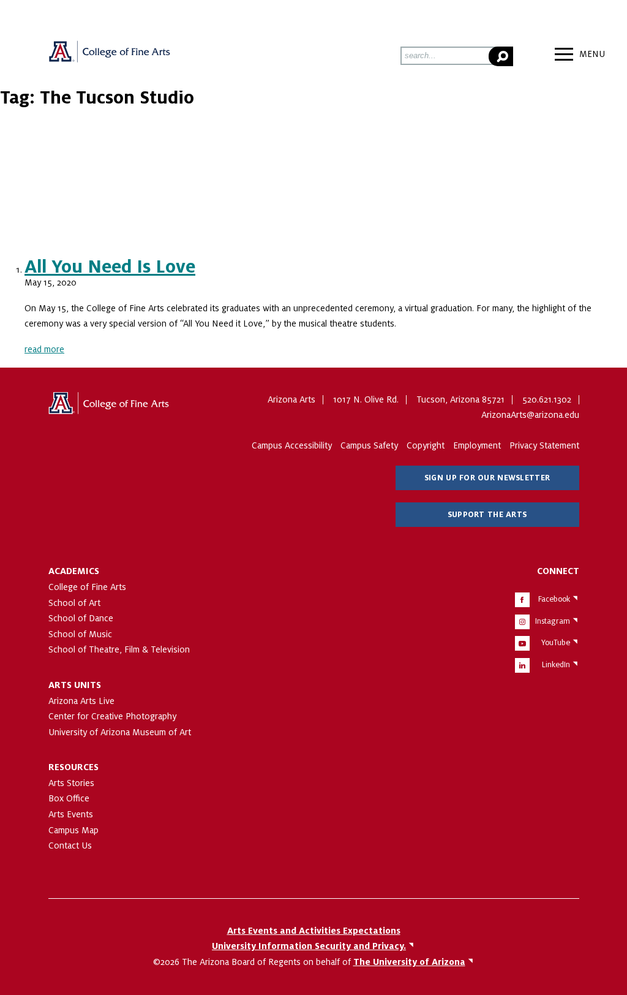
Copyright (426, 445)
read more (44, 349)
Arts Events (70, 814)
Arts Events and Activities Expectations (313, 931)
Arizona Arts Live (81, 701)
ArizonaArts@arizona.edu (530, 415)
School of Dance (80, 618)
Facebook (554, 599)
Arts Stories (71, 783)
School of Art (74, 603)
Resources (73, 767)
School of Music (80, 634)
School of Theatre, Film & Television (119, 649)
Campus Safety (369, 445)
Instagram (552, 621)
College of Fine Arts (87, 587)
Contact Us (70, 845)
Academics (73, 571)
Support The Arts (487, 514)
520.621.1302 (546, 399)
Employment (477, 445)
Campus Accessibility (292, 445)
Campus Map (73, 830)
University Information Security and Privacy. (309, 946)
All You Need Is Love (109, 267)
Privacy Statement (544, 445)
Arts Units (74, 685)
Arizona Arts (109, 55)
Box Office (68, 798)
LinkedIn (556, 664)
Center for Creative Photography (112, 716)
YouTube (555, 642)
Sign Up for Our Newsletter (487, 478)
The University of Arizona (109, 407)
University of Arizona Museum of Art (119, 732)
